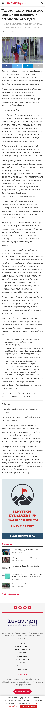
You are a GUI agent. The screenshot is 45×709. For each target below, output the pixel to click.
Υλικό (22, 663)
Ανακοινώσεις (22, 656)
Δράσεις (22, 653)
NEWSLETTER (23, 691)
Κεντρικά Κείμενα (22, 649)
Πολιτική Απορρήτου (22, 659)
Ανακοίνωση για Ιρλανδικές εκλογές (25, 549)
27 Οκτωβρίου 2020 (8, 32)
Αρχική (22, 643)
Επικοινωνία (22, 666)
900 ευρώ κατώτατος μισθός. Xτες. (24, 558)
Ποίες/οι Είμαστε (22, 646)
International (22, 669)
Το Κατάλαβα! (28, 706)
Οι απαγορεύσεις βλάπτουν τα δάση (25, 584)
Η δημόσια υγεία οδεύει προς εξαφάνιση (26, 566)
